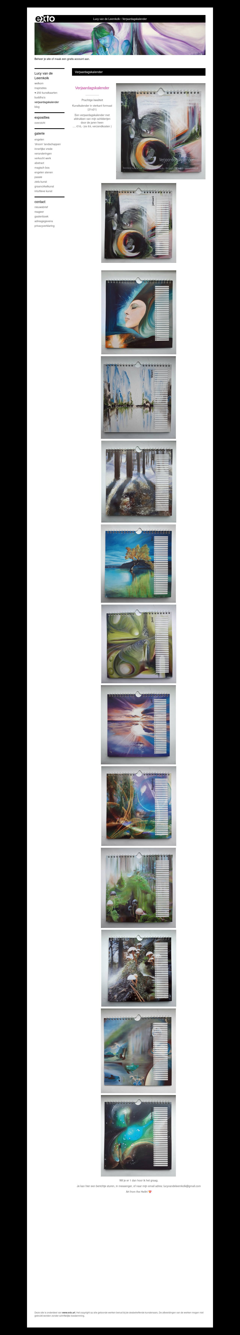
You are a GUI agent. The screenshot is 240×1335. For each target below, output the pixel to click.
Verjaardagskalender (46, 102)
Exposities (42, 117)
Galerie (39, 133)
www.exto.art (68, 1312)
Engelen (39, 139)
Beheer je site (42, 59)
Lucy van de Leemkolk (106, 19)
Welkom (39, 83)
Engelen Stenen (43, 172)
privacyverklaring (44, 226)
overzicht (39, 122)
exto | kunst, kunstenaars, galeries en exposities (45, 19)
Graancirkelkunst (44, 186)
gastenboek (41, 216)
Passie (38, 177)
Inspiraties (40, 88)
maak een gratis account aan (72, 59)
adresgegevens (43, 221)
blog (37, 107)
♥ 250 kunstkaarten (45, 92)
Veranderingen (43, 153)
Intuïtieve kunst (43, 191)
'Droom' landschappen (47, 144)
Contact (39, 201)
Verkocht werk (42, 158)
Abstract (39, 163)
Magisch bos (42, 167)
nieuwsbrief (41, 207)
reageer (39, 211)
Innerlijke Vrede (43, 149)
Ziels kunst (40, 181)
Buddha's (39, 97)
